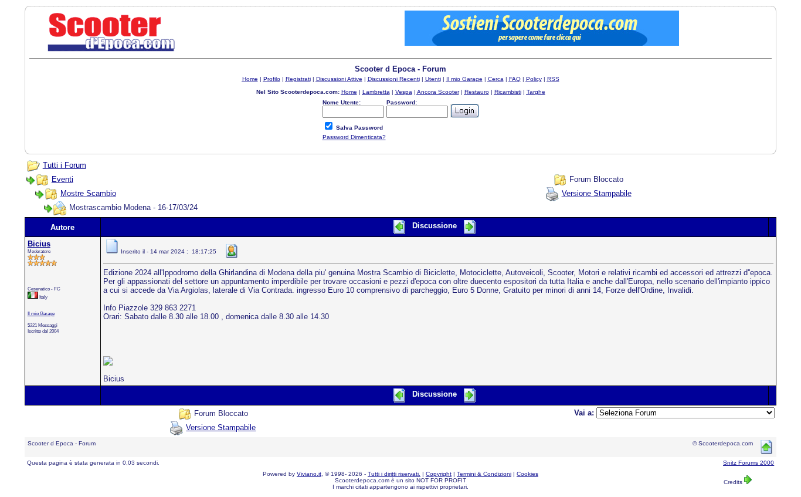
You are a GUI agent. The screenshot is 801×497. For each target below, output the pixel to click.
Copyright (439, 474)
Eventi (62, 179)
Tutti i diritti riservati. (394, 474)
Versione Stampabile (597, 193)
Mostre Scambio (88, 193)
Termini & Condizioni (484, 474)
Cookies (527, 474)
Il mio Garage (41, 313)
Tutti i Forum (64, 165)
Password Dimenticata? (354, 137)
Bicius (39, 243)
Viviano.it (309, 474)
